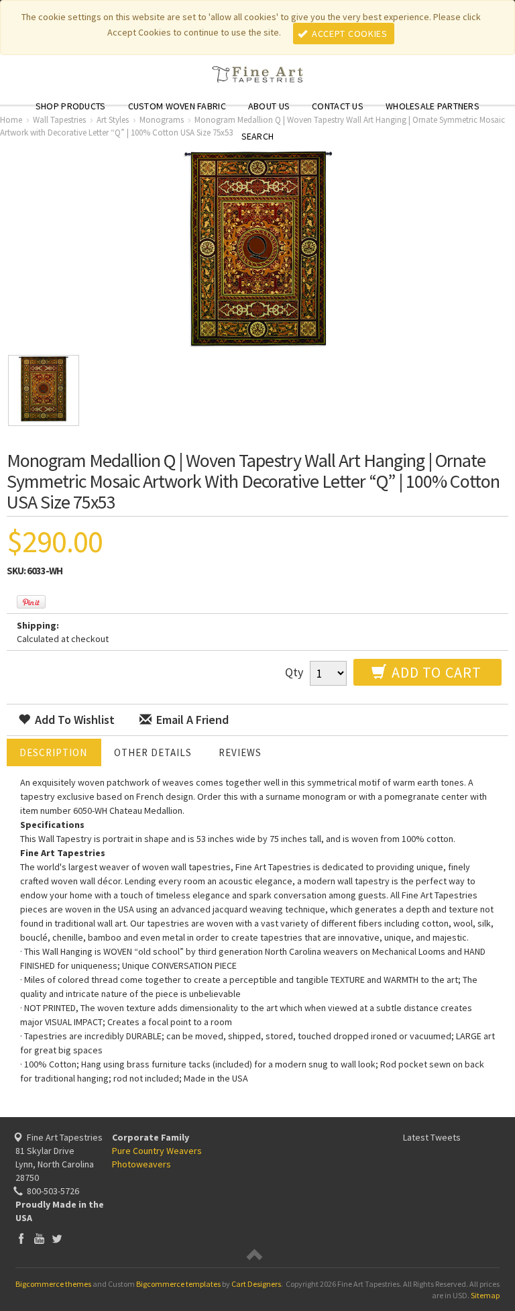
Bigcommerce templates (178, 1284)
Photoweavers (141, 1164)
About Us (269, 106)
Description (53, 752)
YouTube (39, 1238)
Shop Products (71, 106)
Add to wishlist (73, 719)
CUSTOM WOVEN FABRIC (177, 106)
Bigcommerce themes (53, 1284)
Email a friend (191, 719)
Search (257, 136)
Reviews (240, 752)
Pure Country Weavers (157, 1151)
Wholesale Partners (432, 106)
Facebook (21, 1238)
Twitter (57, 1238)
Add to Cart (434, 672)
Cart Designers (256, 1284)
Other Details (153, 752)
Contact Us (337, 106)
